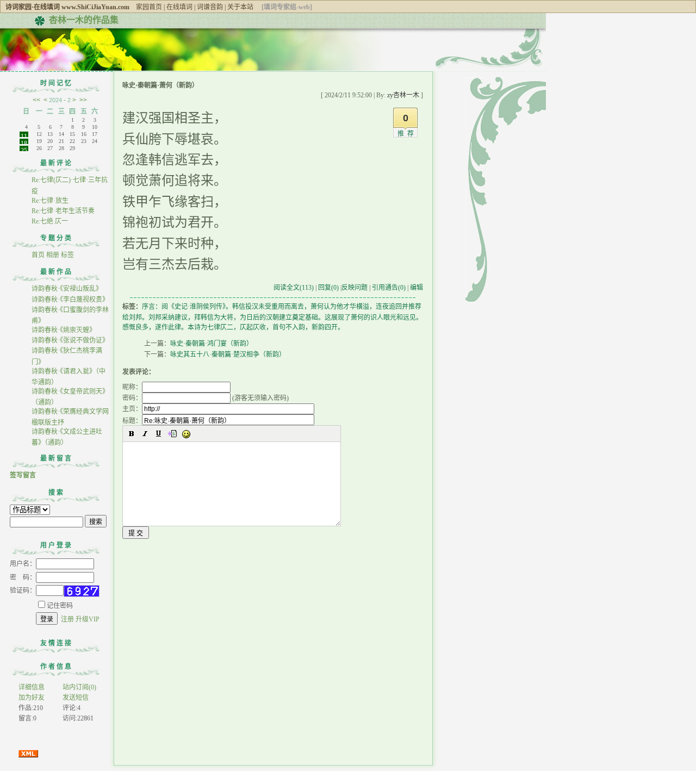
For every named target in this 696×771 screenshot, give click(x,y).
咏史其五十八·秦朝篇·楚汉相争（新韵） (227, 354)
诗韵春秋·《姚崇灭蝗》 (64, 330)
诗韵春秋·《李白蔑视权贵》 (70, 299)
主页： (132, 409)
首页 (38, 255)
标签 (67, 255)
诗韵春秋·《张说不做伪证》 (70, 340)
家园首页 (149, 7)
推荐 (407, 134)
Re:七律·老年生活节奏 (63, 211)
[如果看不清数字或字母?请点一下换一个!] (82, 591)
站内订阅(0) (79, 687)
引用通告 (389, 287)
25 (24, 149)
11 (24, 135)
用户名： (23, 564)
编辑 (416, 287)
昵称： (132, 387)
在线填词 (179, 7)
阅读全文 (294, 287)
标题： (132, 421)
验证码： (23, 590)
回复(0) (328, 287)
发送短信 (76, 697)
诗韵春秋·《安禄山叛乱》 (67, 289)
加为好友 (31, 697)
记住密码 (60, 606)
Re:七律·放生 (50, 200)
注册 (67, 619)
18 (24, 142)
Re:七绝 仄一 (51, 221)
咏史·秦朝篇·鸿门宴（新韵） (211, 343)
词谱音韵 (210, 7)
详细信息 (31, 687)
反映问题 (354, 287)
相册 (52, 255)
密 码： (23, 577)
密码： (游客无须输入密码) (205, 398)
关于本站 (240, 7)
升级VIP (88, 619)
